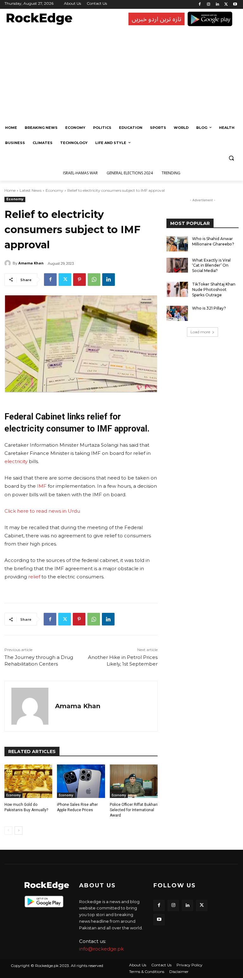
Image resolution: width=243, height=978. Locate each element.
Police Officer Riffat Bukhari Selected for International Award (134, 810)
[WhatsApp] (94, 279)
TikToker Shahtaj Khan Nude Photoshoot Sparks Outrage (213, 289)
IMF (41, 486)
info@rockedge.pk (101, 949)
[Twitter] (226, 4)
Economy (54, 190)
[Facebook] (199, 4)
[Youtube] (235, 4)
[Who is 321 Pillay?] (177, 313)
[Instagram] (208, 4)
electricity (16, 461)
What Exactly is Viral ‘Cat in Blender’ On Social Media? (211, 265)
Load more (200, 331)
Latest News (30, 190)
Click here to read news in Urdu (42, 511)
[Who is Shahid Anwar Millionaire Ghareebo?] (177, 243)
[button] (231, 158)
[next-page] (18, 830)
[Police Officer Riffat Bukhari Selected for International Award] (134, 781)
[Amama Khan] (8, 263)
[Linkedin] (217, 4)
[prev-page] (8, 830)
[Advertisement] (120, 72)
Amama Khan (31, 263)
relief (34, 577)
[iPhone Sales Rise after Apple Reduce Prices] (81, 781)
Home (10, 190)
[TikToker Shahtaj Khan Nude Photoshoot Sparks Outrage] (177, 289)
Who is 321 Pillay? (209, 308)
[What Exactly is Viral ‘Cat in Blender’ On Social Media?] (177, 265)
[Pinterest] (79, 279)
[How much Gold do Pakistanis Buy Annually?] (28, 781)
